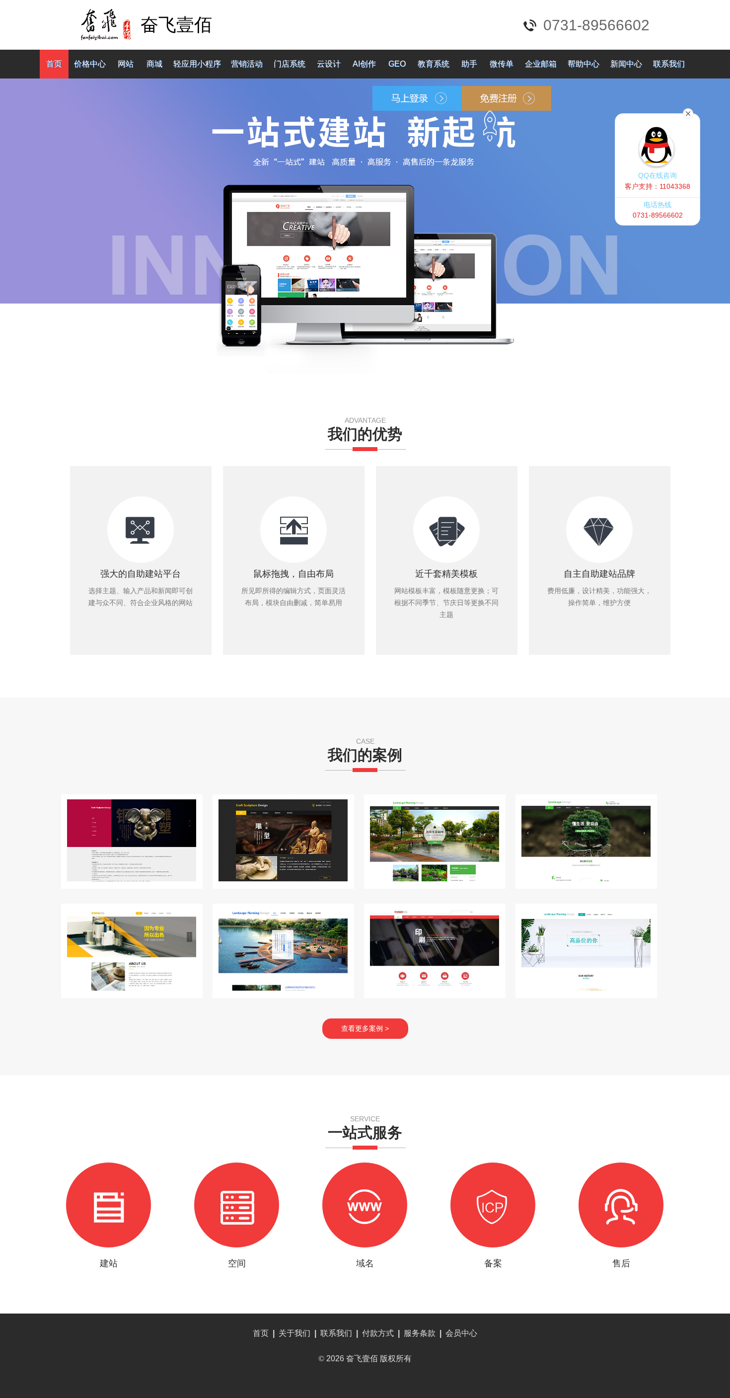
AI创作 (364, 64)
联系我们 (669, 64)
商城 (154, 64)
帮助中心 (583, 64)
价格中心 (90, 64)
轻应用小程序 (197, 64)
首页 (54, 64)
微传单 (501, 64)
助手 (469, 64)
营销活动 (247, 64)
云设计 (329, 64)
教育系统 (433, 64)
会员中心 (461, 1333)
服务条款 (420, 1333)
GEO (397, 64)
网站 (126, 64)
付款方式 (378, 1333)
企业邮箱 (541, 64)
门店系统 (289, 64)
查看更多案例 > (365, 1028)
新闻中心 (626, 64)
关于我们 (294, 1333)
